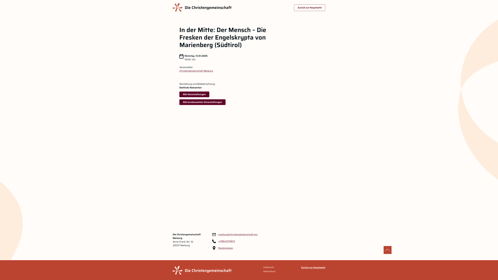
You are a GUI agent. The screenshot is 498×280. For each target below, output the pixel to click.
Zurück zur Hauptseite (310, 7)
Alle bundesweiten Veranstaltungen (202, 102)
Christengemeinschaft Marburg (196, 71)
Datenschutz (269, 271)
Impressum (268, 267)
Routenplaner (225, 248)
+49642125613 (226, 241)
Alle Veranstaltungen (194, 94)
